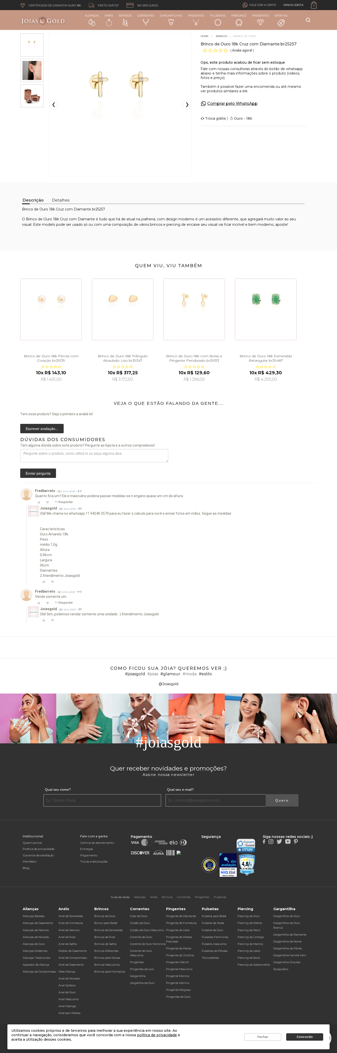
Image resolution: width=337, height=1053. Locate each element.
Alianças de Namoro (36, 930)
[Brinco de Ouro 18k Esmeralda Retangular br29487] (266, 309)
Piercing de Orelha (250, 923)
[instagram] (270, 841)
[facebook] (264, 841)
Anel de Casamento (71, 964)
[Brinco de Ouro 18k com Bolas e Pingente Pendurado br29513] (194, 309)
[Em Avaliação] (228, 865)
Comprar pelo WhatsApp (232, 103)
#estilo (205, 674)
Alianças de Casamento (38, 923)
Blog (26, 868)
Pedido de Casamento (72, 951)
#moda (190, 674)
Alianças (92, 15)
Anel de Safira (67, 944)
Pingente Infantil (177, 962)
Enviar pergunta (38, 473)
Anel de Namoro (69, 930)
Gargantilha (138, 976)
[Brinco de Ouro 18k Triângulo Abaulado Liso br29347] (122, 309)
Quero (282, 800)
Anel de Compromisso (72, 957)
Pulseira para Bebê (214, 916)
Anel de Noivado (69, 978)
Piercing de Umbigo (251, 937)
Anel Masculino (68, 999)
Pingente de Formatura (181, 923)
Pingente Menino (177, 983)
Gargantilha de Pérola (287, 948)
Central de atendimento (97, 843)
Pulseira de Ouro (212, 930)
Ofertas (281, 15)
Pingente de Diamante (181, 916)
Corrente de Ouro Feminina (148, 944)
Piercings (238, 15)
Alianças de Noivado (36, 937)
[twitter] (279, 841)
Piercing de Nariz (249, 930)
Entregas (86, 849)
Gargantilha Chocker (286, 962)
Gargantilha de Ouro (286, 916)
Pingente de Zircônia (180, 955)
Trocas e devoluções (94, 861)
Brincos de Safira (105, 944)
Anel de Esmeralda (70, 916)
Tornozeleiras (210, 957)
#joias (152, 674)
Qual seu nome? (58, 789)
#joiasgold (135, 674)
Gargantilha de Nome (287, 941)
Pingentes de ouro (142, 969)
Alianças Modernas (35, 951)
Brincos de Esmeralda (108, 930)
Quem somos (32, 843)
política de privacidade (157, 1035)
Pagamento (88, 855)
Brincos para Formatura (109, 971)
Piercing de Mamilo (250, 944)
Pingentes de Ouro (178, 996)
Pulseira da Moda (213, 923)
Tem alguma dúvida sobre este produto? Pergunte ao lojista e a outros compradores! (87, 445)
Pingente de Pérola (178, 948)
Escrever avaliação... (42, 428)
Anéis (109, 15)
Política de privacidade (38, 849)
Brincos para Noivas (107, 957)
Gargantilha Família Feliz (289, 955)
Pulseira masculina (214, 944)
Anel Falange (67, 1006)
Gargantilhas (171, 15)
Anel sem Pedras (69, 1013)
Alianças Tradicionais (36, 957)
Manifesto (30, 861)
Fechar (262, 1037)
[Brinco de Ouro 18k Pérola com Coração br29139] (51, 309)
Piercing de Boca (249, 957)
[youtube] (288, 841)
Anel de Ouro (66, 992)
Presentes (260, 15)
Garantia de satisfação (38, 855)
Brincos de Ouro (104, 916)
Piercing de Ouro (249, 916)
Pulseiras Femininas (215, 937)
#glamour (170, 674)
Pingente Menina (177, 976)
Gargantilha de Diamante (289, 934)
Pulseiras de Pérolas (214, 951)
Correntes (145, 15)
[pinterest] (296, 841)
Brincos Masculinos (107, 964)
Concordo (305, 1037)
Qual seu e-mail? (180, 789)
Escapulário (280, 969)
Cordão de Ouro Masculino (147, 930)
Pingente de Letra (177, 930)
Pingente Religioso (178, 990)
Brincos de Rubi (104, 937)
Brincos (125, 15)
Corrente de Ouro (141, 937)
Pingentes (196, 15)
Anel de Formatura (70, 923)
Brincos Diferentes (106, 951)
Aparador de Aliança (36, 964)
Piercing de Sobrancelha (254, 964)
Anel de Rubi (66, 937)
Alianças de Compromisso (39, 971)
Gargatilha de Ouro (142, 983)
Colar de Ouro (138, 916)
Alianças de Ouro (34, 944)
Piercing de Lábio (249, 951)
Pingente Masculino (179, 969)
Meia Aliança (66, 971)
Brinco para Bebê (105, 923)
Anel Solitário (67, 985)
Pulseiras (217, 15)
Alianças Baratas (33, 916)
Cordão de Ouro (140, 923)
